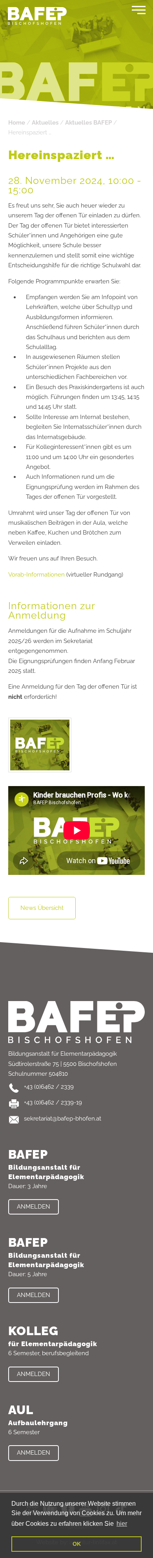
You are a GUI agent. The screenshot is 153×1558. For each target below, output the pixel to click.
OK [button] (77, 1544)
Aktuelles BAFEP (88, 122)
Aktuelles (45, 122)
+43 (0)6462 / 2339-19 (53, 1102)
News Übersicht (42, 907)
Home (16, 122)
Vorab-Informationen (36, 574)
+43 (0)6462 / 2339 (49, 1086)
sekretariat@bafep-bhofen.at (62, 1118)
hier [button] (122, 1523)
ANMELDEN (33, 1206)
